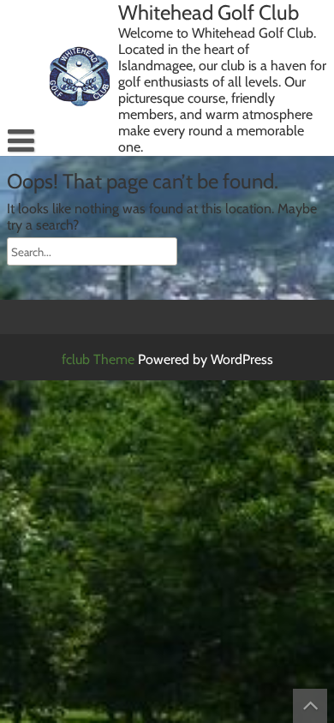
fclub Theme (100, 359)
